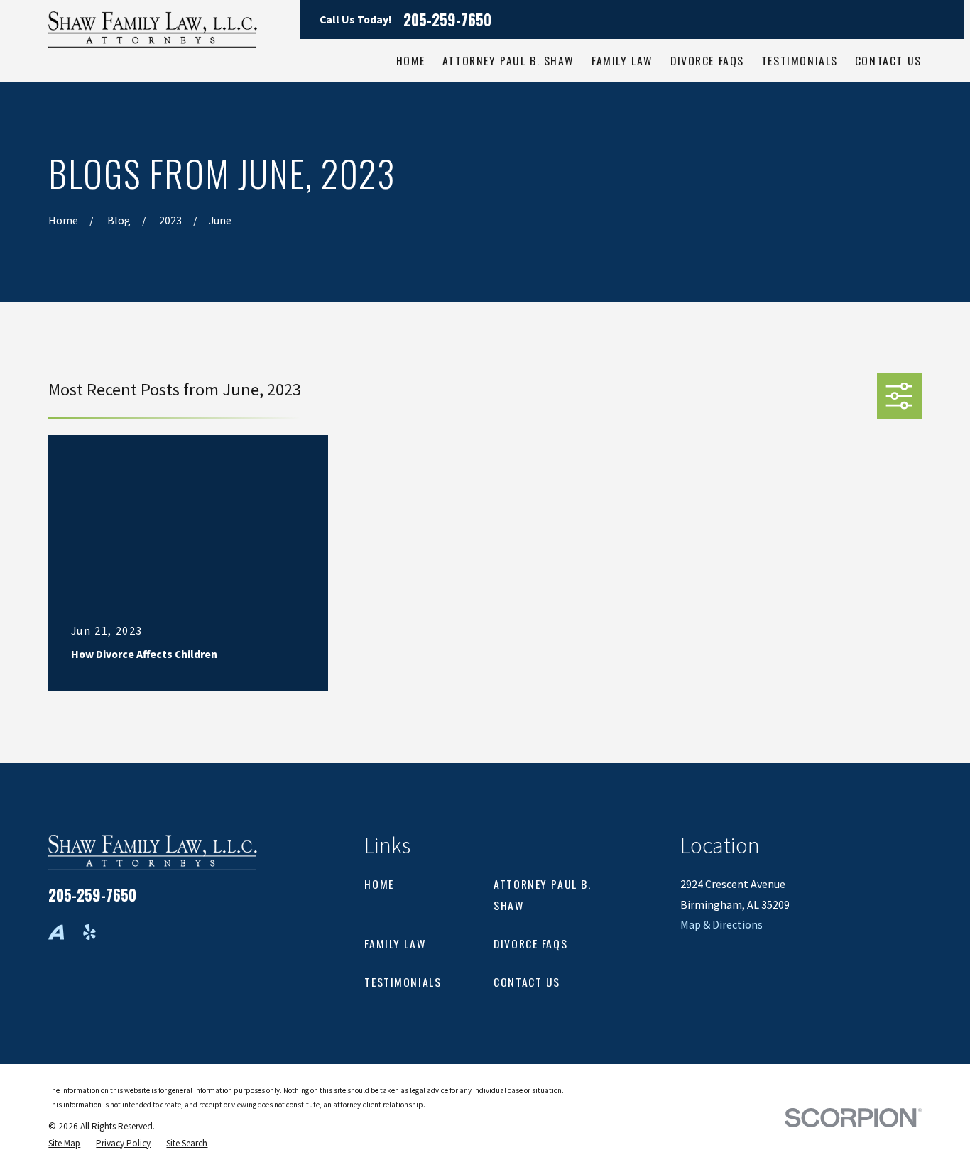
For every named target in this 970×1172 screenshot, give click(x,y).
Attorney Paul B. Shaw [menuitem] (508, 60)
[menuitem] (64, 1143)
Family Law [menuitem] (622, 60)
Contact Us (527, 981)
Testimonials (402, 981)
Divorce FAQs (530, 943)
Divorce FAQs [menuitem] (707, 60)
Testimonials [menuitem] (799, 60)
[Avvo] (56, 932)
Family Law (395, 943)
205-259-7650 (447, 19)
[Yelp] (89, 932)
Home (378, 883)
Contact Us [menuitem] (888, 60)
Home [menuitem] (410, 60)
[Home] (152, 29)
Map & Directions (721, 924)
